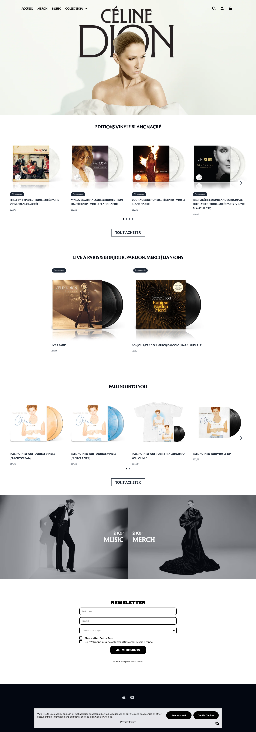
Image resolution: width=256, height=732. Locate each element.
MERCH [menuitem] (42, 8)
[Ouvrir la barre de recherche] (214, 8)
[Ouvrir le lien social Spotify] (132, 697)
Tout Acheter (128, 232)
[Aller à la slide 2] (126, 219)
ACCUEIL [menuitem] (27, 8)
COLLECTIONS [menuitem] (74, 8)
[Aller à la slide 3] (129, 219)
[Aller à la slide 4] (132, 219)
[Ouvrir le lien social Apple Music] (124, 697)
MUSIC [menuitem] (56, 8)
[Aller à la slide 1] (123, 219)
